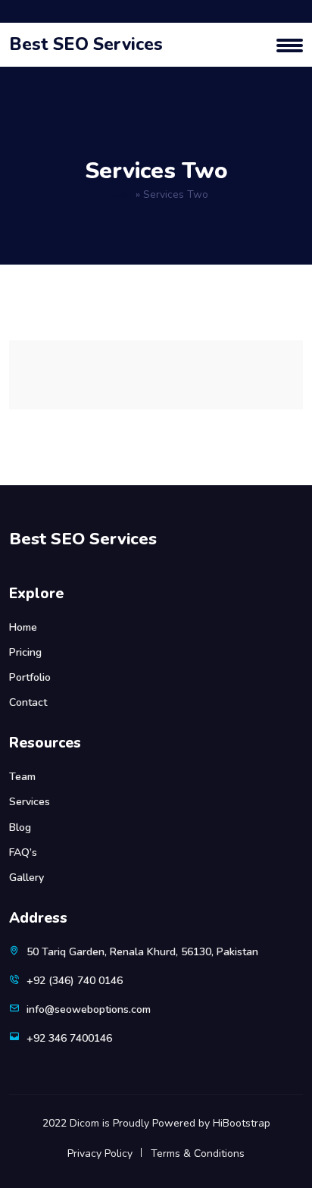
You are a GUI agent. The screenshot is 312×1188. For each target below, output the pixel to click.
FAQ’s (23, 852)
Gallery (26, 877)
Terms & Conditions (198, 1153)
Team (22, 777)
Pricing (25, 652)
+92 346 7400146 (69, 1038)
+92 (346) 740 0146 (75, 980)
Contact (28, 702)
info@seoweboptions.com (89, 1009)
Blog (20, 827)
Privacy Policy (100, 1153)
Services (29, 802)
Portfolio (30, 677)
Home (119, 194)
